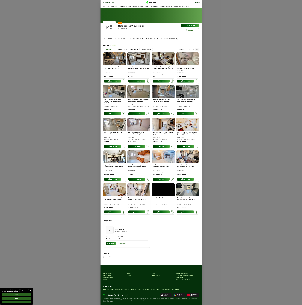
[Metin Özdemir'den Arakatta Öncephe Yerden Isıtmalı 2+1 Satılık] (138, 58)
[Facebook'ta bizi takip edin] (118, 295)
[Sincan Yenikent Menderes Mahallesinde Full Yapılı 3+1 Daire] (187, 189)
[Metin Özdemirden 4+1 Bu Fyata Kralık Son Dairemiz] (114, 124)
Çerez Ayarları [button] (179, 277)
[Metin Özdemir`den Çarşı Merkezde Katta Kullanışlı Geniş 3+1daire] (138, 156)
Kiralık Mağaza (146, 49)
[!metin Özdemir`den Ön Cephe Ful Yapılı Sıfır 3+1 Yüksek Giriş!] (163, 156)
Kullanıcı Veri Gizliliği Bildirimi (183, 279)
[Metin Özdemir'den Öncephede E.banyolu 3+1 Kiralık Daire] (187, 91)
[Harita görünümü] (197, 49)
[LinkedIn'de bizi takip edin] (126, 295)
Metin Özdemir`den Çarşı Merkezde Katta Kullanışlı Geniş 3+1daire (138, 165)
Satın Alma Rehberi (107, 273)
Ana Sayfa (106, 6)
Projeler (153, 273)
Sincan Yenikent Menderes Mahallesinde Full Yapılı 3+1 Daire (186, 198)
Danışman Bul (155, 271)
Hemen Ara (191, 25)
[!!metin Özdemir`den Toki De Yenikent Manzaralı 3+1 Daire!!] (187, 156)
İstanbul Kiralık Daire (165, 289)
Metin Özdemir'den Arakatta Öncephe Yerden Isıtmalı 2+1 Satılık (138, 67)
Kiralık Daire (134, 49)
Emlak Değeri (106, 279)
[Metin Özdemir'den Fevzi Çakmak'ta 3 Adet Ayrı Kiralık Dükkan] (138, 91)
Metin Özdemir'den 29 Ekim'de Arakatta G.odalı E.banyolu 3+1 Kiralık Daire (113, 101)
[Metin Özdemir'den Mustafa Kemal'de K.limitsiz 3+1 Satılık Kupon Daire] (187, 58)
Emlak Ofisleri (114, 6)
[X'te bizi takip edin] (122, 295)
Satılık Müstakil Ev (119, 289)
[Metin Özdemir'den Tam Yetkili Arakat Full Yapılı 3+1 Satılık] (163, 91)
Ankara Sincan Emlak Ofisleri (140, 6)
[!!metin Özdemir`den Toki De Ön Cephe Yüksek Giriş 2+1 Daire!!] (138, 189)
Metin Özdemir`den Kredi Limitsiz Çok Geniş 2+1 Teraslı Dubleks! (113, 198)
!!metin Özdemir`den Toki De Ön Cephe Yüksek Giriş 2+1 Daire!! (137, 198)
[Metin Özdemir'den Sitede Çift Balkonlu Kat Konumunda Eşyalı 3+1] (163, 58)
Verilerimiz (105, 282)
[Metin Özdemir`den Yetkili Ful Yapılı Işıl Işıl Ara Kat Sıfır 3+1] (163, 124)
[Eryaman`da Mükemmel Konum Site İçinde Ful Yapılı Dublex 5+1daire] (114, 156)
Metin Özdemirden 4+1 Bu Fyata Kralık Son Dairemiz (113, 133)
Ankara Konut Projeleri (108, 289)
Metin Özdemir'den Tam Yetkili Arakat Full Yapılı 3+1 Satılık (161, 100)
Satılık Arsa (141, 289)
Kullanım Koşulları (180, 271)
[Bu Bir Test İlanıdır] (163, 189)
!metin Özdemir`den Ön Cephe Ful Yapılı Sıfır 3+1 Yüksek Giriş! (162, 165)
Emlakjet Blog (106, 271)
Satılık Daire (122, 49)
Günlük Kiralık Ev (155, 289)
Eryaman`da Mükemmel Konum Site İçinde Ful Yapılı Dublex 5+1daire (114, 165)
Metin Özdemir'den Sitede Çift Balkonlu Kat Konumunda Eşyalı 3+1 (163, 67)
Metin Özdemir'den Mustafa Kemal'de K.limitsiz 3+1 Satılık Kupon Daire (185, 68)
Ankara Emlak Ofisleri (125, 6)
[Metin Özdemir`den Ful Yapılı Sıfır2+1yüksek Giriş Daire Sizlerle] (138, 124)
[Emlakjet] (108, 295)
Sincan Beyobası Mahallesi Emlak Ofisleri (161, 6)
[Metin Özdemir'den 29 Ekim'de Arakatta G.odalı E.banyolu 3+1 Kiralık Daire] (114, 91)
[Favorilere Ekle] (123, 81)
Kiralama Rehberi (107, 275)
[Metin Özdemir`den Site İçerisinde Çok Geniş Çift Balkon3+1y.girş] (187, 124)
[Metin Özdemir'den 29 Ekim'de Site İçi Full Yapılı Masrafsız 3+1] (114, 58)
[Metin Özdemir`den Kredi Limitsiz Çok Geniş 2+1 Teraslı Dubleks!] (114, 189)
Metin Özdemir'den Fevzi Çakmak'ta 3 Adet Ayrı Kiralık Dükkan (138, 100)
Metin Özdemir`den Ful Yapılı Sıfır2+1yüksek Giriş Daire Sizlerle (138, 133)
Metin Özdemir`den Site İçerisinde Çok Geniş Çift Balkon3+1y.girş (187, 133)
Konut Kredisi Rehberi (108, 277)
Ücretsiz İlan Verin (156, 275)
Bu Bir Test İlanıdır (158, 197)
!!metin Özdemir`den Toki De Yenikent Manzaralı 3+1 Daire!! (185, 165)
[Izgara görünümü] (193, 49)
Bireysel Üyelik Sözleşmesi (182, 273)
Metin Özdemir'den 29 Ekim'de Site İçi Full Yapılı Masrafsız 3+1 (114, 67)
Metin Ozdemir (119, 229)
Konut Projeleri (175, 289)
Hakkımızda (130, 271)
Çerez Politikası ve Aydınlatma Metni (184, 275)
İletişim (129, 273)
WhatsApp (191, 30)
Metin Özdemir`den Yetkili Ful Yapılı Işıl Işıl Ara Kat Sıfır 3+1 (163, 133)
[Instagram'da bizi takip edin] (114, 295)
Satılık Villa (147, 289)
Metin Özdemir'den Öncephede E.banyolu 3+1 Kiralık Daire (186, 100)
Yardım (129, 275)
